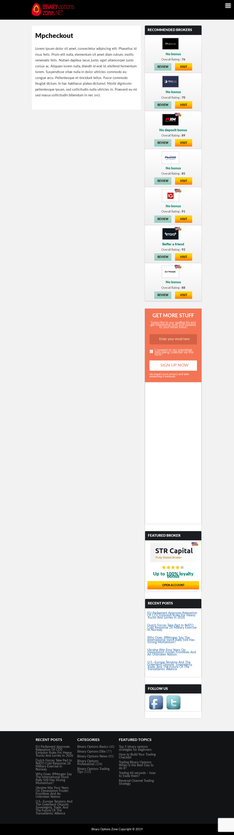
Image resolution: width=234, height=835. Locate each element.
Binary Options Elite (91, 751)
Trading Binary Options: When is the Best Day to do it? (136, 765)
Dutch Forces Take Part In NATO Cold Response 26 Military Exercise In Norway (172, 628)
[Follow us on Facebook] (156, 708)
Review (162, 67)
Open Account (173, 585)
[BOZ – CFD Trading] (55, 16)
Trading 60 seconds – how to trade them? (137, 775)
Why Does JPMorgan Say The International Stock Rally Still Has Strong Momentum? (170, 640)
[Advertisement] (173, 453)
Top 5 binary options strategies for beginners (135, 748)
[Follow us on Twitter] (173, 708)
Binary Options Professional (87, 763)
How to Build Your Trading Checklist (137, 756)
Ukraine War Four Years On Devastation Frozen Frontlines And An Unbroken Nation (171, 652)
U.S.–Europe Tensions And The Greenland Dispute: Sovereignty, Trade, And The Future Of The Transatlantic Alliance (169, 666)
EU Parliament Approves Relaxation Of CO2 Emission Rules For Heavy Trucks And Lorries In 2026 (172, 615)
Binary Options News (92, 756)
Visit (183, 67)
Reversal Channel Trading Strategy (136, 782)
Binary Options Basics (92, 746)
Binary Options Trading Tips (93, 770)
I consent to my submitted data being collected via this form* (174, 352)
